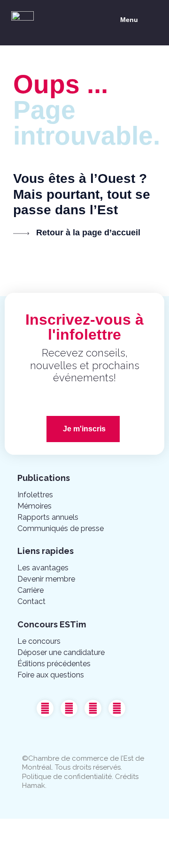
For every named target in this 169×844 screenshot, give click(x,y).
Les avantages (43, 567)
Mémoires (34, 506)
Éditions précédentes (54, 663)
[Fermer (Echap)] (19, 826)
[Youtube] (69, 708)
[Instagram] (116, 708)
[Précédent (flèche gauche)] (19, 839)
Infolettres (35, 494)
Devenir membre (46, 579)
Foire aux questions (50, 674)
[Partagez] (58, 826)
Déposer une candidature (61, 652)
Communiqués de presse (60, 528)
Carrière (30, 590)
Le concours (39, 641)
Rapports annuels (47, 517)
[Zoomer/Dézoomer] (137, 826)
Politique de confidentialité (67, 776)
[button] (137, 20)
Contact (31, 601)
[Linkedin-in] (92, 708)
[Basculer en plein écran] (97, 826)
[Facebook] (45, 708)
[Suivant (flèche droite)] (58, 839)
